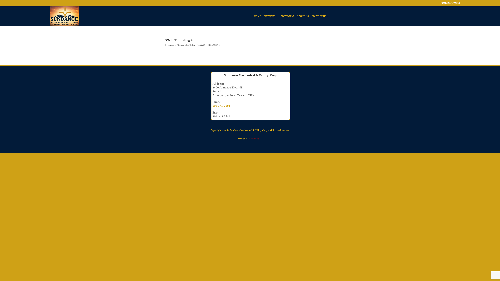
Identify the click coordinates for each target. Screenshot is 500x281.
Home (257, 16)
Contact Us (319, 16)
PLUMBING (214, 45)
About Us (303, 16)
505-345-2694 (221, 106)
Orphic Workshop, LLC (254, 139)
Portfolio (287, 16)
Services (269, 16)
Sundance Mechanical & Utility (181, 45)
